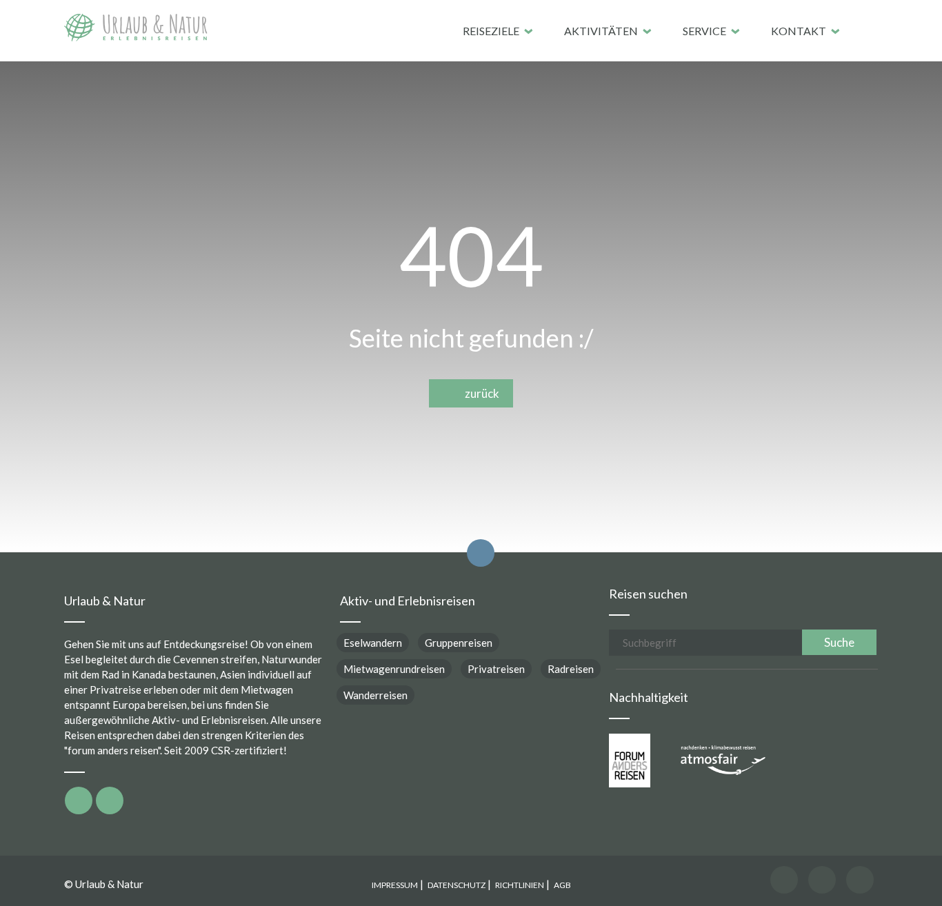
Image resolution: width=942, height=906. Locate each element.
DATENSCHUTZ (456, 885)
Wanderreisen (375, 695)
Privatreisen (496, 669)
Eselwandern (372, 642)
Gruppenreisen (458, 642)
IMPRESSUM (395, 885)
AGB (562, 885)
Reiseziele (491, 30)
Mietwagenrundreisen (394, 669)
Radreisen (571, 669)
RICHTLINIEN (519, 885)
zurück (479, 393)
